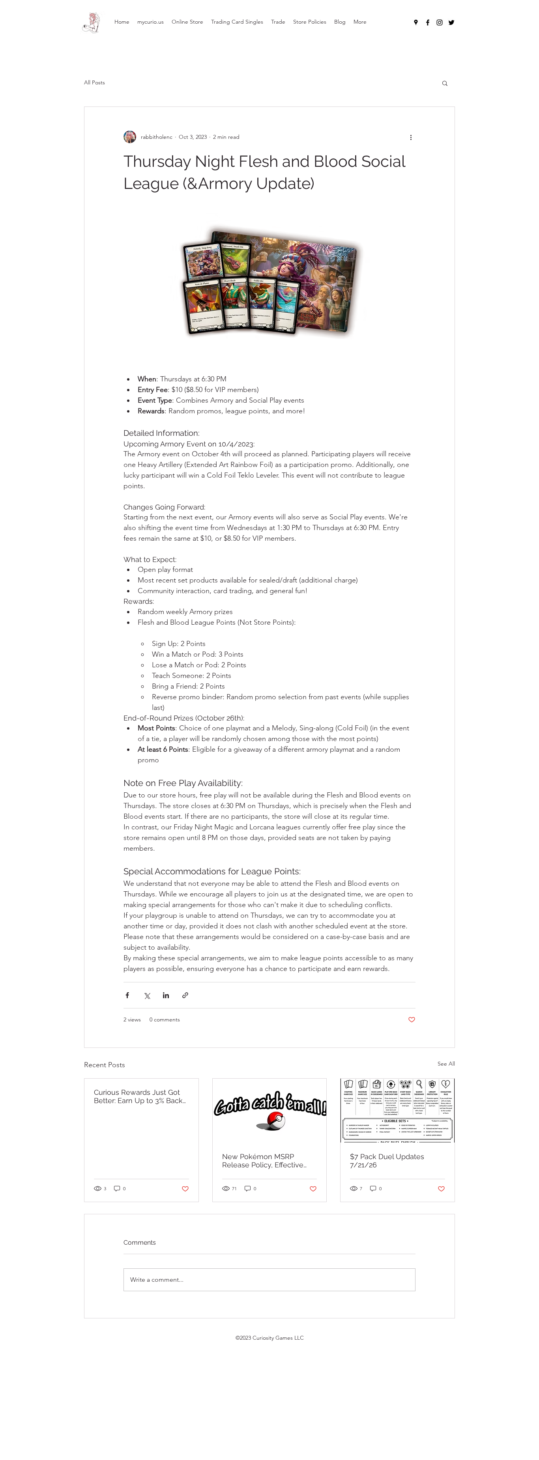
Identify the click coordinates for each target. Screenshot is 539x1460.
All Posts (94, 82)
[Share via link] (185, 995)
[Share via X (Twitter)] (146, 995)
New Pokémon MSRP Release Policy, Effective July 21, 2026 (262, 1160)
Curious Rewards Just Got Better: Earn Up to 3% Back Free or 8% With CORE (138, 1096)
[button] (445, 83)
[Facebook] (428, 22)
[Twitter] (451, 22)
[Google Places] (416, 22)
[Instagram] (440, 22)
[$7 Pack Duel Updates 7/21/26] (398, 1111)
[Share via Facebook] (127, 995)
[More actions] (410, 137)
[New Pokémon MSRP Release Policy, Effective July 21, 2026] (270, 1111)
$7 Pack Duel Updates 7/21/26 (387, 1160)
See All (446, 1063)
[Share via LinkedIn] (166, 995)
